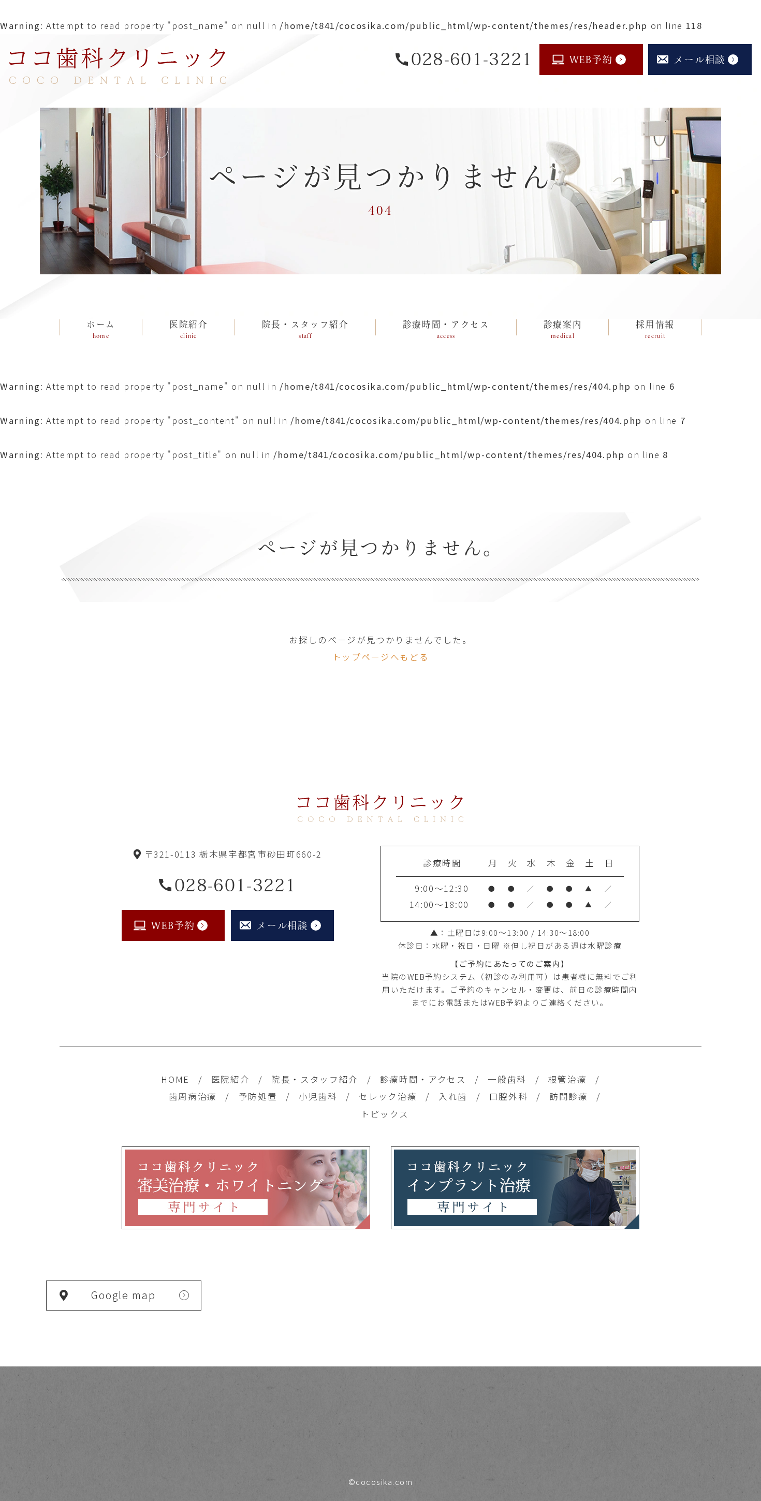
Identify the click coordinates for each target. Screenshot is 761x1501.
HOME (175, 1079)
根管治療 (567, 1079)
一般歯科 (507, 1079)
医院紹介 (230, 1079)
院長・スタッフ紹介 (314, 1079)
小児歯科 (318, 1096)
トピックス (385, 1114)
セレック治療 (388, 1096)
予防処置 (258, 1096)
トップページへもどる (380, 657)
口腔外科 (508, 1096)
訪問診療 (568, 1096)
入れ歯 (452, 1096)
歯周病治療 (193, 1096)
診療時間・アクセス (423, 1079)
